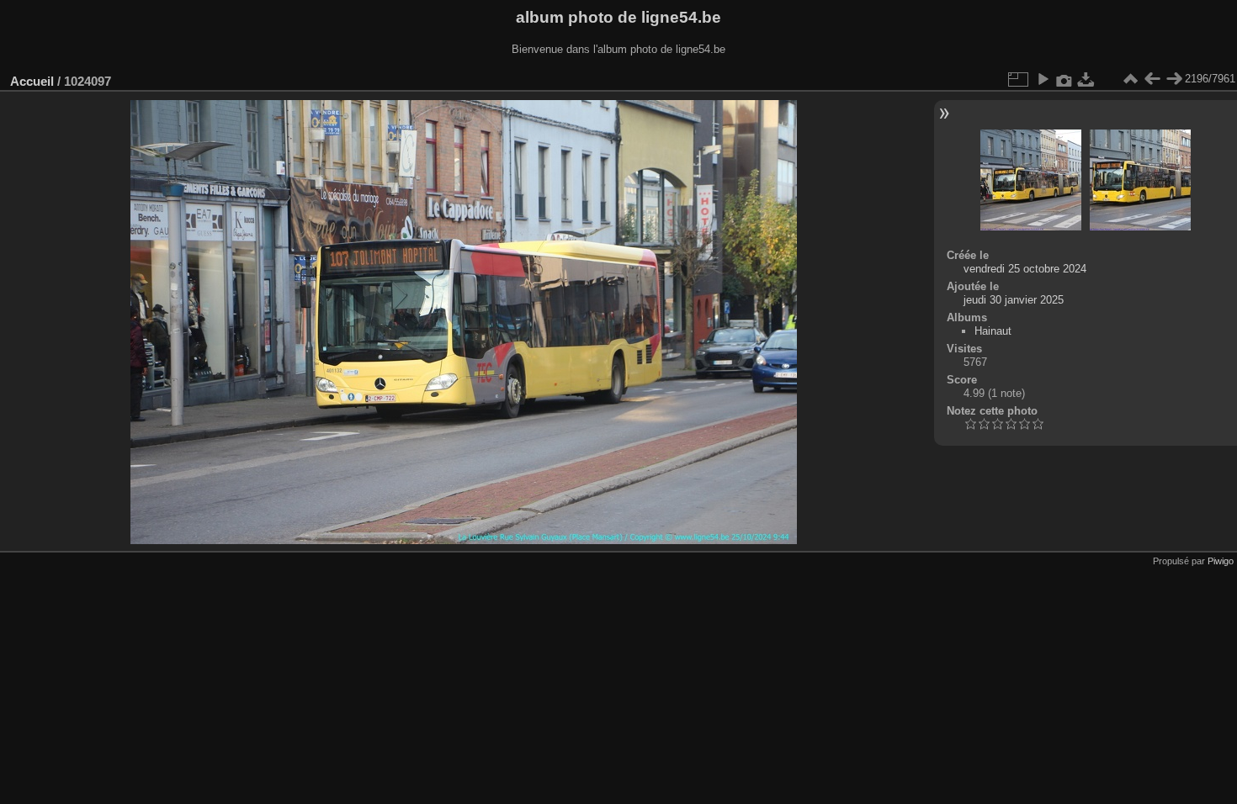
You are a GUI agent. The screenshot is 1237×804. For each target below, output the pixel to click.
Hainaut (992, 331)
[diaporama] (1043, 79)
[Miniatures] (1130, 79)
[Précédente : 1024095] (1152, 79)
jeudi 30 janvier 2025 (1014, 300)
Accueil (32, 81)
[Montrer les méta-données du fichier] (1064, 79)
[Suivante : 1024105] (1174, 79)
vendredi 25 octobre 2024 (1025, 268)
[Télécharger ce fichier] (1086, 79)
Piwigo (1221, 561)
